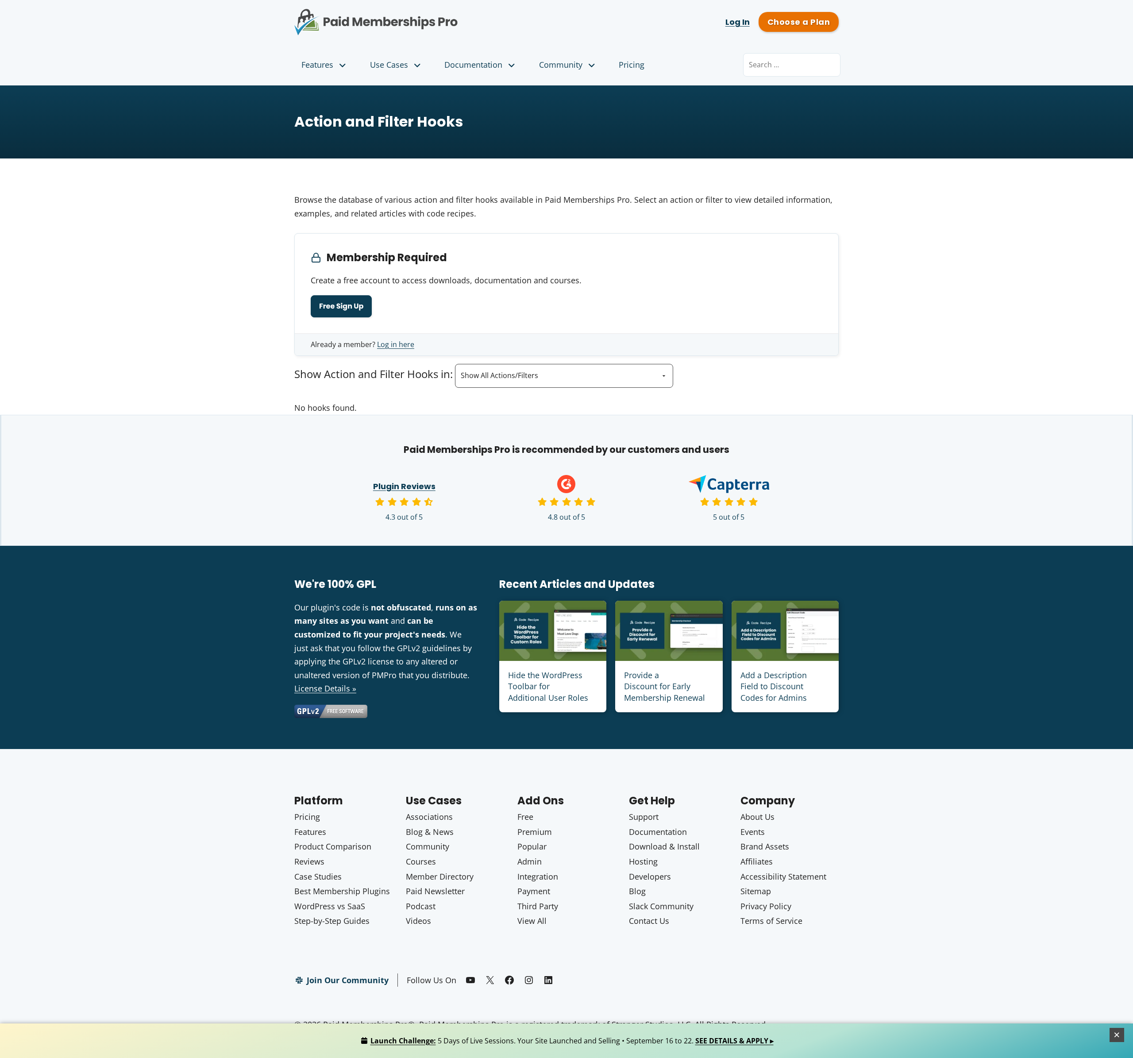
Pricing (631, 64)
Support (644, 816)
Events (752, 831)
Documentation (473, 64)
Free (525, 816)
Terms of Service (771, 920)
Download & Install (664, 846)
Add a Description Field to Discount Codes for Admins (773, 686)
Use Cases (389, 64)
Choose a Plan (798, 21)
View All (532, 920)
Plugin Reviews (404, 486)
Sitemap (755, 891)
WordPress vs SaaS (329, 906)
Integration (537, 876)
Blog (637, 891)
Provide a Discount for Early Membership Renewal (664, 686)
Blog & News (430, 831)
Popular (532, 846)
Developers (650, 876)
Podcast (420, 906)
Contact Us (649, 920)
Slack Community (661, 906)
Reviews (309, 861)
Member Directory (440, 876)
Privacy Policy (765, 906)
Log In (737, 21)
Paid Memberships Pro (425, 15)
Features (317, 64)
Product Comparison (332, 846)
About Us (757, 816)
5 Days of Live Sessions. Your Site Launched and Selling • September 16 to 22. (572, 1041)
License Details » (325, 688)
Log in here (395, 344)
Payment (533, 891)
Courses (421, 861)
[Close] (1117, 1035)
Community (560, 64)
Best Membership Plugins (342, 891)
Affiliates (756, 861)
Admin (529, 861)
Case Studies (318, 876)
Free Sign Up (341, 306)
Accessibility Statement (783, 876)
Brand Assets (764, 846)
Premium (534, 831)
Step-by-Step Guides (332, 920)
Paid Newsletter (435, 891)
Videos (418, 920)
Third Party (537, 906)
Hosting (643, 861)
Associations (429, 816)
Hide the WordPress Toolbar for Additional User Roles (548, 686)
